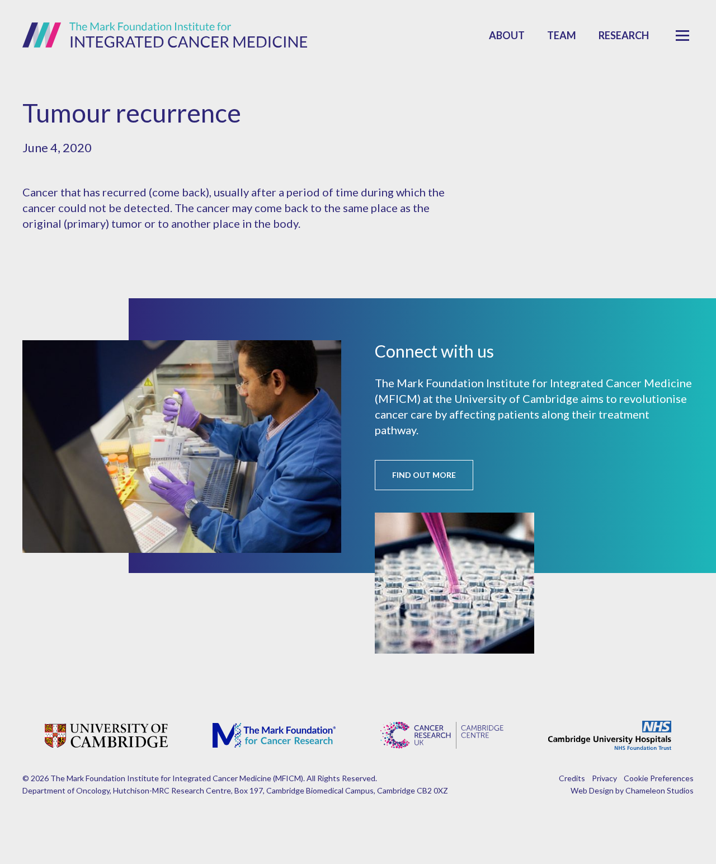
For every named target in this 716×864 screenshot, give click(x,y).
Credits (572, 778)
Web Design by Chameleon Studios (632, 790)
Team (561, 35)
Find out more (424, 475)
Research (624, 35)
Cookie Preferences (659, 778)
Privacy (604, 778)
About (507, 35)
